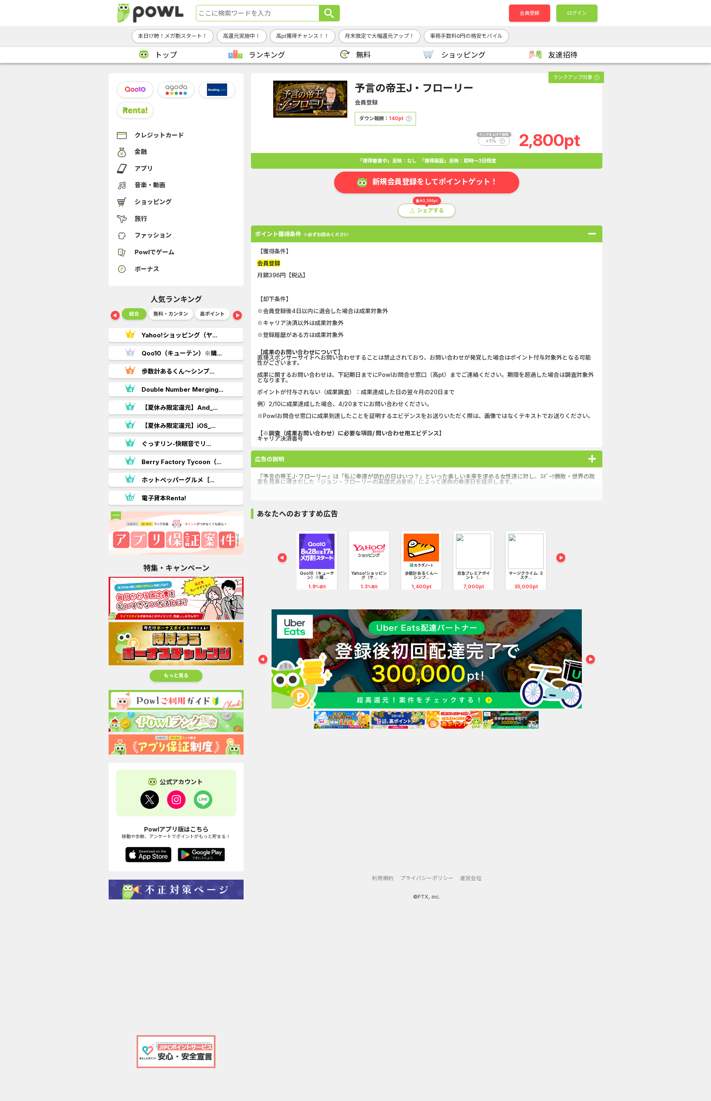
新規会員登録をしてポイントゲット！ (435, 181)
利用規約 (382, 878)
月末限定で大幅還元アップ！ (379, 36)
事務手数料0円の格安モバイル (466, 36)
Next (237, 316)
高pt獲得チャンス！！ (302, 36)
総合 (134, 314)
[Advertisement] (176, 963)
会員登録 (529, 13)
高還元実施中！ (241, 36)
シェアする (430, 210)
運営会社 (470, 878)
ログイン (577, 13)
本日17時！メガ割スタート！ (172, 36)
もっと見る (176, 675)
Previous (115, 316)
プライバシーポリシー (426, 878)
